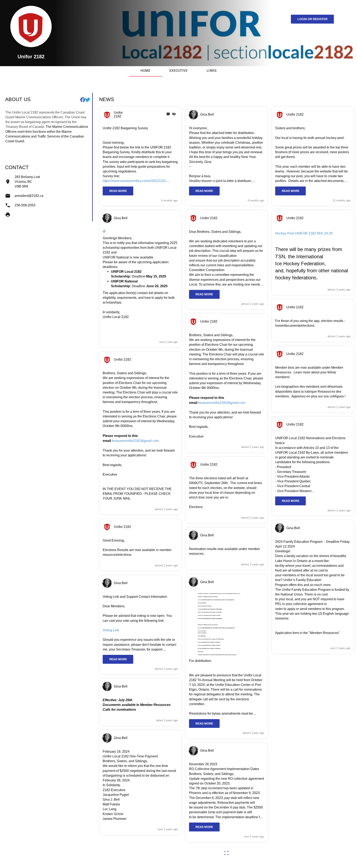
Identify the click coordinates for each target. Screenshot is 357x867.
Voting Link (111, 630)
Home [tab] (145, 71)
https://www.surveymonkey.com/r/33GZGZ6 (134, 181)
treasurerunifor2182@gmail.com (135, 440)
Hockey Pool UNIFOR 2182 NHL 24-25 (304, 233)
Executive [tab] (178, 71)
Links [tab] (212, 71)
